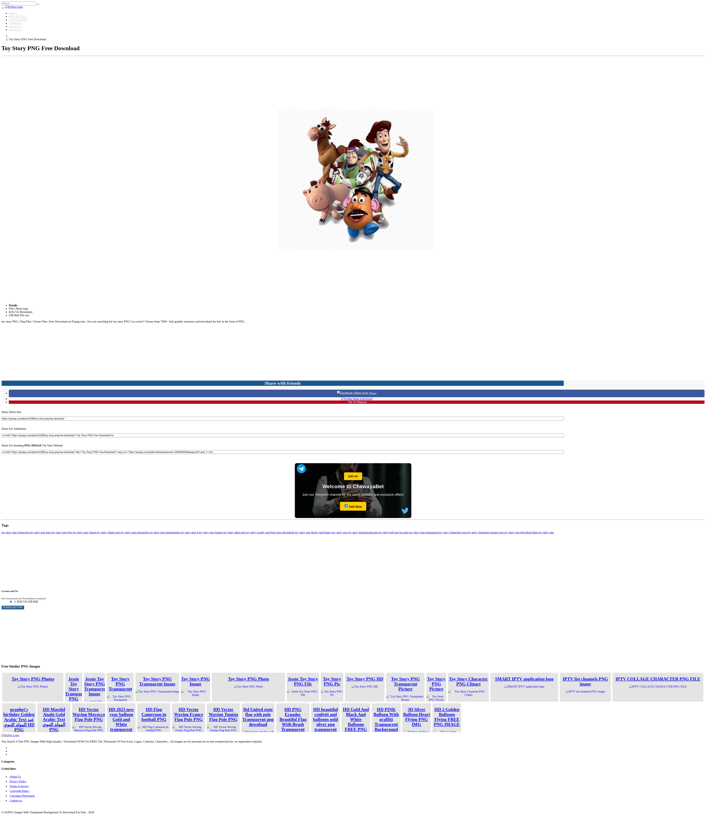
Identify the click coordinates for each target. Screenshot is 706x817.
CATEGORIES (18, 19)
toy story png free (62, 532)
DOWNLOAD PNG (13, 607)
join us (353, 476)
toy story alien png (235, 532)
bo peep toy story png (412, 532)
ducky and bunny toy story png (329, 532)
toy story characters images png (485, 532)
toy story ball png (389, 532)
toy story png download (518, 532)
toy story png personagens (165, 532)
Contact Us (15, 29)
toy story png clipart (85, 532)
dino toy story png (543, 532)
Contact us (16, 800)
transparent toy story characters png (446, 532)
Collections (15, 23)
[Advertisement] (353, 83)
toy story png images (211, 532)
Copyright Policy (19, 791)
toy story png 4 (190, 532)
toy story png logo (41, 532)
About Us (14, 26)
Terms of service (19, 786)
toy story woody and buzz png (264, 532)
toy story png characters (15, 532)
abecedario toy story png (296, 532)
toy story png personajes (135, 532)
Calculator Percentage (22, 795)
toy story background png (363, 532)
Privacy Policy (18, 781)
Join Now (355, 506)
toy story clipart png (109, 532)
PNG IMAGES (18, 16)
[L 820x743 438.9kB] (11, 602)
